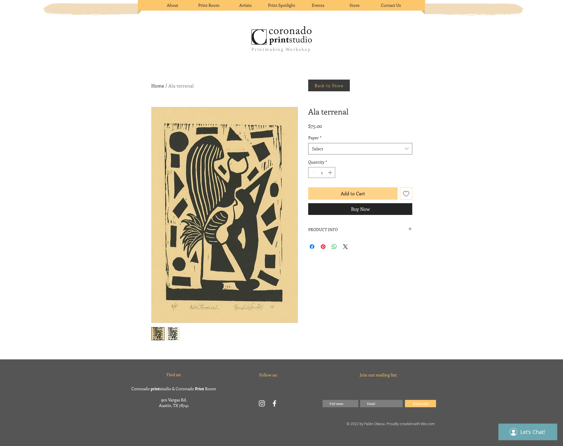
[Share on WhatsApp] (334, 246)
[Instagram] (262, 403)
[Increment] (330, 172)
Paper (314, 137)
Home (157, 86)
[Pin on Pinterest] (323, 246)
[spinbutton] (321, 172)
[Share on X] (345, 246)
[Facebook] (274, 403)
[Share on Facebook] (312, 246)
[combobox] (360, 148)
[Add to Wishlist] (406, 193)
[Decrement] (312, 172)
